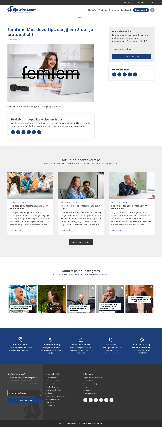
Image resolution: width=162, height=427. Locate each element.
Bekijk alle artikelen (81, 242)
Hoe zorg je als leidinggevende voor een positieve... (29, 207)
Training (103, 10)
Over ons (140, 2)
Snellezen (49, 393)
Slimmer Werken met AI (54, 384)
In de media (126, 2)
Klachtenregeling (90, 384)
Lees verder (15, 230)
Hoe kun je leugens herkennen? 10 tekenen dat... (129, 207)
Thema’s (92, 10)
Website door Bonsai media (93, 423)
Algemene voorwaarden (92, 378)
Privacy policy (88, 390)
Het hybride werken (53, 399)
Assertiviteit (50, 402)
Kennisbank (126, 10)
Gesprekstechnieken (53, 390)
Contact (151, 2)
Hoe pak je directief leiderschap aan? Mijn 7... (80, 207)
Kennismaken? (140, 10)
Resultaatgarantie (90, 393)
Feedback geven (51, 387)
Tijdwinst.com (51, 378)
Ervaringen (114, 10)
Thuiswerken (50, 405)
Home (80, 18)
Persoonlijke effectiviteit (55, 396)
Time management (52, 381)
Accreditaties (88, 381)
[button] (23, 299)
